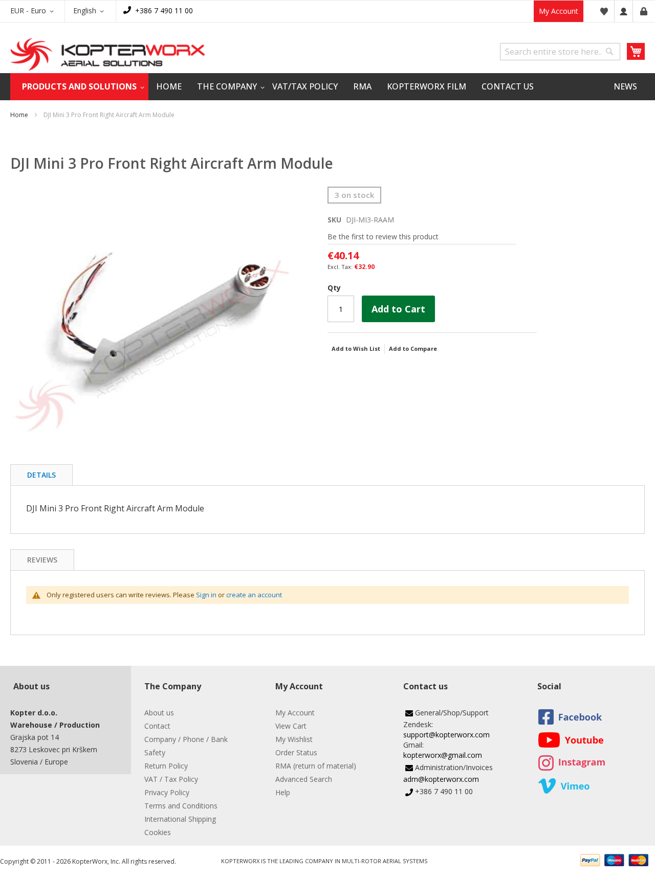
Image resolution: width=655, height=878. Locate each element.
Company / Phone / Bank (186, 739)
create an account (254, 594)
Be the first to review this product (383, 236)
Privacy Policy (166, 792)
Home (19, 114)
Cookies (157, 832)
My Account (558, 11)
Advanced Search (303, 779)
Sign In (623, 11)
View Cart (291, 726)
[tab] (41, 474)
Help (282, 792)
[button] (33, 11)
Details (41, 475)
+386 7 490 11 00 (164, 10)
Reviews (42, 560)
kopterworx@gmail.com (442, 755)
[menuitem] (79, 86)
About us (159, 712)
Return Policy (166, 766)
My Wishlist (294, 739)
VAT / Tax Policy (171, 779)
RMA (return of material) (315, 766)
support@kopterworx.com (446, 734)
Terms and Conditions (180, 806)
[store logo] (107, 54)
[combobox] (560, 51)
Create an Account (644, 11)
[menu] (327, 86)
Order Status (296, 752)
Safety (154, 752)
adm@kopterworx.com (441, 779)
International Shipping (180, 819)
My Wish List (604, 11)
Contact (157, 726)
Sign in (206, 594)
